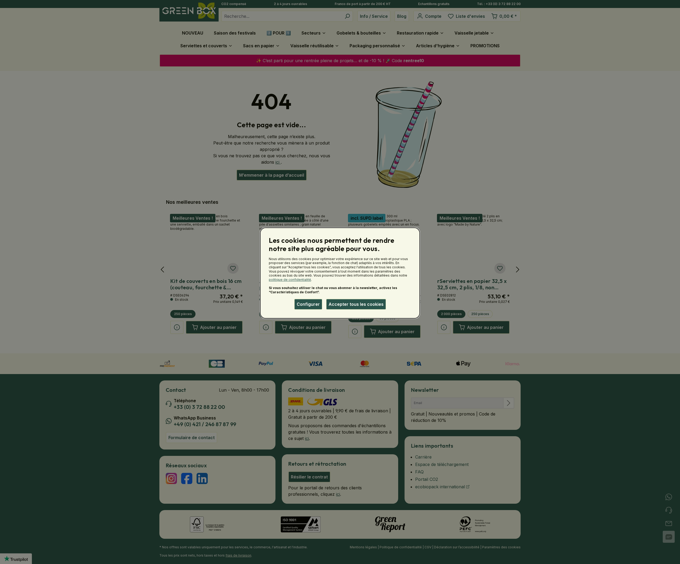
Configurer (308, 304)
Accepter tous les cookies (356, 304)
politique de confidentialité (290, 280)
